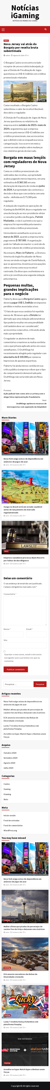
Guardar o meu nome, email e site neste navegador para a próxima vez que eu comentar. (23, 657)
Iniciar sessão (10, 815)
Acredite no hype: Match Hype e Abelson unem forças (25, 735)
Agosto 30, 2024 (18, 55)
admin (8, 55)
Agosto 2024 (9, 763)
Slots (6, 41)
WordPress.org (10, 830)
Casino (7, 784)
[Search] (45, 29)
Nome (7, 629)
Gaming (7, 789)
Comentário (10, 594)
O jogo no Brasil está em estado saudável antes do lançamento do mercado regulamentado (23, 509)
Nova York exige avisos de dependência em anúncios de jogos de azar (23, 703)
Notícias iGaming (25, 11)
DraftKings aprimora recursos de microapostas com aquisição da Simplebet (27, 403)
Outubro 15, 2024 (17, 516)
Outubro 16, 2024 (17, 465)
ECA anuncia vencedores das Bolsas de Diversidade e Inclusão (21, 719)
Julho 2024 (8, 768)
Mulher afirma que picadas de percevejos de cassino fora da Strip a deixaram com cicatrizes (24, 711)
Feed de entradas (11, 820)
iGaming (7, 794)
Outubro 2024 (10, 753)
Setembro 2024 (10, 758)
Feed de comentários (13, 825)
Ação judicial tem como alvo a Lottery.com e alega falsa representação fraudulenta (24, 393)
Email (29, 629)
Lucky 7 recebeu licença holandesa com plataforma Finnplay (21, 727)
